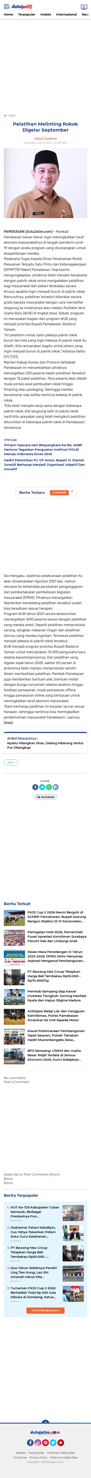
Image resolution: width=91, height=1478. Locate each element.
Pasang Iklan (36, 1452)
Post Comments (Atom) (42, 1174)
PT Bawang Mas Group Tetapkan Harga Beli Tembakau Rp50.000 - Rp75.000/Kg (29, 1252)
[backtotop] (45, 1423)
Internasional (66, 14)
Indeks (45, 14)
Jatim (11, 762)
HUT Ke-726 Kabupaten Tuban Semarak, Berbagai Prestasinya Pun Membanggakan (35, 1211)
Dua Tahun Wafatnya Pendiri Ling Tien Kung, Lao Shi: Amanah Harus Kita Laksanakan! (34, 1272)
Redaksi (21, 1452)
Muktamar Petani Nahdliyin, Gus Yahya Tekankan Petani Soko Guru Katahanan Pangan (33, 1232)
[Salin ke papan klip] (56, 787)
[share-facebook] (35, 787)
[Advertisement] (45, 64)
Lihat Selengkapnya (45, 1310)
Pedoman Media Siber (61, 1452)
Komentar (47, 797)
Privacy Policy (38, 1457)
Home (8, 14)
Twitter (55, 1448)
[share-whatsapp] (49, 787)
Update (60, 492)
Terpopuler (26, 14)
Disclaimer (20, 1457)
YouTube (63, 1448)
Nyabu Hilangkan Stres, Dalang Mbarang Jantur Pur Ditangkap (45, 745)
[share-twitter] (42, 787)
